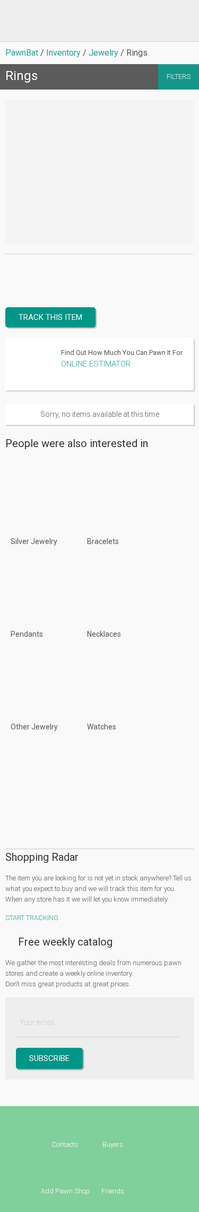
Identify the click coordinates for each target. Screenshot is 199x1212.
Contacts (65, 1144)
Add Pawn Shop (65, 1191)
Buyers (112, 1144)
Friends (112, 1191)
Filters (179, 77)
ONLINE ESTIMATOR (96, 364)
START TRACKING (31, 918)
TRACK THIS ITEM (50, 317)
